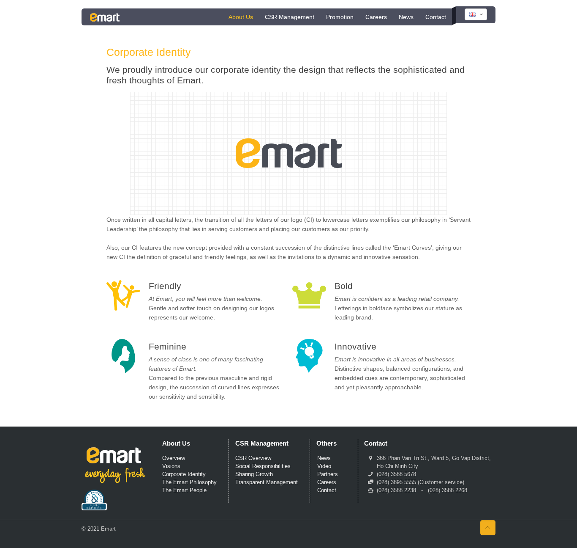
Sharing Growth (254, 474)
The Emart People (184, 490)
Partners (327, 474)
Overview (173, 458)
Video (324, 466)
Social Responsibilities (263, 466)
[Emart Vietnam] (105, 16)
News (324, 458)
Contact (326, 490)
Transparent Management (266, 482)
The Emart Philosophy (189, 482)
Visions (171, 466)
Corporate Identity (184, 474)
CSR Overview (253, 458)
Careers (326, 482)
